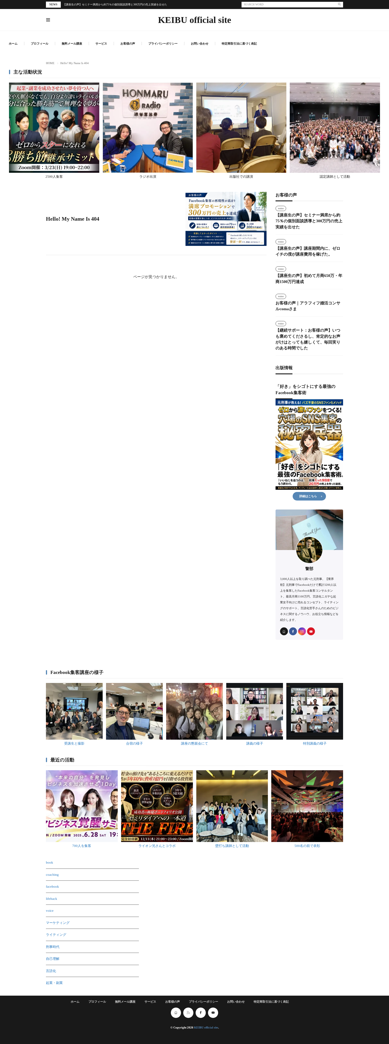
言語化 (51, 971)
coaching (52, 874)
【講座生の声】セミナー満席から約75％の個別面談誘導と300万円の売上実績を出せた (115, 4)
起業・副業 (54, 983)
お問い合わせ (199, 43)
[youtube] (311, 631)
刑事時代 (52, 947)
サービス (101, 43)
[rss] (188, 1013)
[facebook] (293, 631)
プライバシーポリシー (163, 43)
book (49, 862)
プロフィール (39, 43)
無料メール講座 (72, 43)
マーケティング (58, 923)
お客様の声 (127, 43)
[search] (339, 4)
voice (281, 208)
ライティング (56, 934)
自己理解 (52, 959)
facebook (52, 886)
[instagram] (302, 631)
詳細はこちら (308, 496)
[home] (284, 631)
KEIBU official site (194, 20)
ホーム (13, 43)
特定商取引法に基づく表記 (239, 43)
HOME (50, 63)
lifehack (51, 898)
